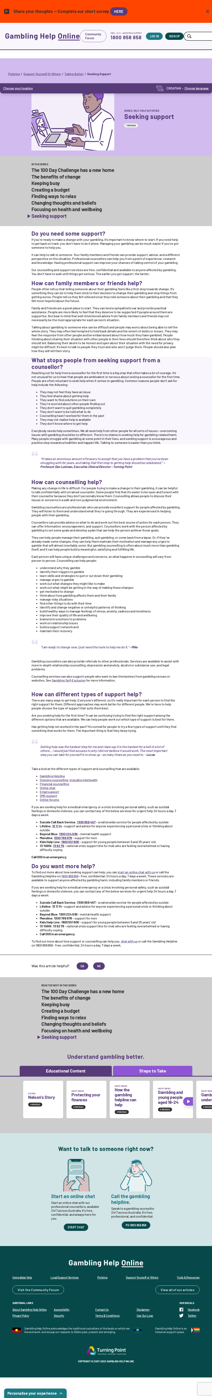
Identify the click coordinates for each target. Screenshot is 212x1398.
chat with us (129, 941)
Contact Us (102, 1309)
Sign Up (174, 36)
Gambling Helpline (52, 776)
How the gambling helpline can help (125, 1097)
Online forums (49, 800)
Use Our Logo (145, 1315)
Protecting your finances (85, 1097)
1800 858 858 (126, 37)
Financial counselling (54, 784)
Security (59, 1315)
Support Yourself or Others (142, 1277)
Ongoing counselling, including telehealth (69, 780)
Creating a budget (50, 190)
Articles (188, 1290)
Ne (99, 966)
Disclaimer (143, 1309)
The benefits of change (56, 177)
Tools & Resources (188, 1277)
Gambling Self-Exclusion (69, 680)
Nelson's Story (41, 1097)
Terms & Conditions (107, 1315)
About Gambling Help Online (29, 1309)
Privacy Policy (20, 1315)
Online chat (47, 788)
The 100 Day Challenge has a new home (72, 170)
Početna (14, 74)
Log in (154, 36)
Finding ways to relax (53, 196)
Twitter (192, 1315)
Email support (49, 792)
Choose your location (18, 88)
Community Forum (93, 36)
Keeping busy (45, 183)
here (119, 11)
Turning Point (106, 1350)
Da (82, 966)
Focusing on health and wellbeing (66, 209)
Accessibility (62, 1309)
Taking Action (73, 74)
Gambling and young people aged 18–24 (170, 1097)
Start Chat (76, 1227)
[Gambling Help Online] (42, 36)
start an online (136, 872)
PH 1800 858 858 (136, 1225)
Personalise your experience (32, 1393)
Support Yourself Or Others (42, 74)
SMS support (48, 796)
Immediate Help (22, 1277)
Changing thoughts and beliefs (63, 203)
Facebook (194, 1309)
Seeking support (48, 216)
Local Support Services (65, 1277)
